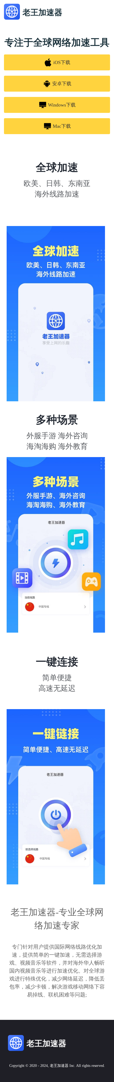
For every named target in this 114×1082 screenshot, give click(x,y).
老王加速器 (59, 1066)
